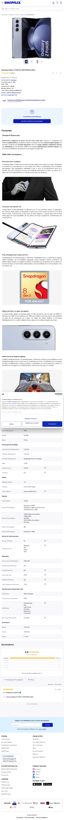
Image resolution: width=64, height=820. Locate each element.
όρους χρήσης (42, 729)
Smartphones (30, 14)
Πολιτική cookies (29, 817)
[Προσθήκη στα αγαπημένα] (53, 73)
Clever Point (4, 791)
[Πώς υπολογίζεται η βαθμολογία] (41, 673)
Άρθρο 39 (35, 754)
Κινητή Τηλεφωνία (21, 14)
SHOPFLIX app (5, 751)
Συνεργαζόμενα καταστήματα (9, 745)
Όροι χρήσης (19, 817)
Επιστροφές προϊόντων (39, 742)
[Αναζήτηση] (3, 9)
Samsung (13, 80)
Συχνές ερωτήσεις (6, 772)
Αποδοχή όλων (52, 424)
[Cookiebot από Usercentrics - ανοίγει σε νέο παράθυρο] (55, 394)
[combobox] (32, 9)
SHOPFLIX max (5, 782)
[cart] (61, 2)
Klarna (34, 748)
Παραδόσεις (36, 739)
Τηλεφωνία (11, 14)
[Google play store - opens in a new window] (47, 784)
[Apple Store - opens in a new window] (37, 784)
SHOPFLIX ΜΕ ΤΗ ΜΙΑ (7, 788)
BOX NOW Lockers (6, 794)
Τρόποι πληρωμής (37, 745)
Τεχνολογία (4, 14)
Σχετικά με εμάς (5, 739)
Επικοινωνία (4, 775)
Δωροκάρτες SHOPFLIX (39, 757)
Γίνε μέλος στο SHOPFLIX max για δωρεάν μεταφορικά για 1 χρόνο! (26, 100)
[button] (2, 3)
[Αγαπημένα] (57, 2)
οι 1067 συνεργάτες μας (13, 401)
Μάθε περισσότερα (16, 92)
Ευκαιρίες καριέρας (6, 742)
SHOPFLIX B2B (5, 748)
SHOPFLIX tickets (5, 785)
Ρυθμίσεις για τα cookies (31, 423)
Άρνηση (12, 424)
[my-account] (53, 2)
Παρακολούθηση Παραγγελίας (9, 769)
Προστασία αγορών (38, 751)
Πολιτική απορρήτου (42, 817)
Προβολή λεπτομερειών (31, 418)
